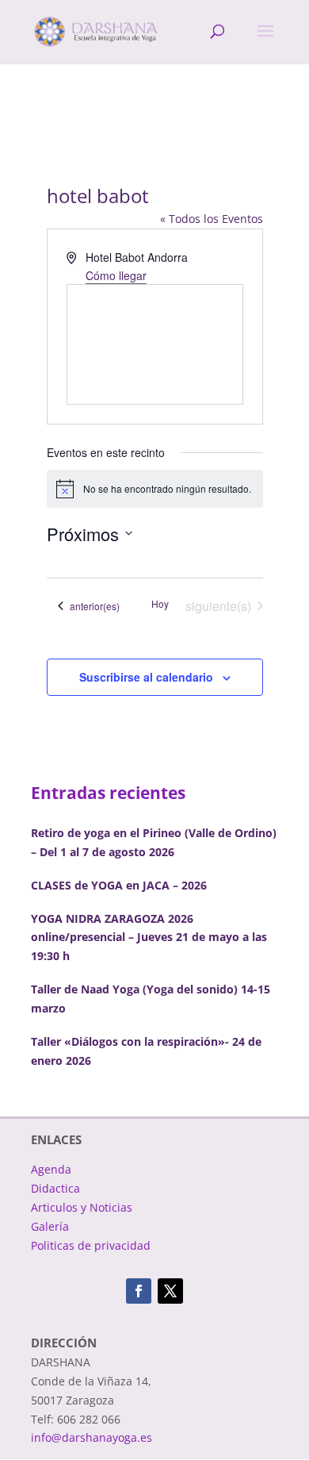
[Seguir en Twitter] (170, 1291)
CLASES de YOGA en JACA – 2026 (119, 885)
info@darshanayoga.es (91, 1437)
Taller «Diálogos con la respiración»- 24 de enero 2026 (146, 1051)
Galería (50, 1226)
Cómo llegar (116, 275)
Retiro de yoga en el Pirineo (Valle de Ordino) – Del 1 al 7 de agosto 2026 (154, 842)
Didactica (55, 1188)
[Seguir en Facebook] (138, 1291)
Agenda (51, 1169)
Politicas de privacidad (91, 1245)
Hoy (160, 603)
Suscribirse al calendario (146, 677)
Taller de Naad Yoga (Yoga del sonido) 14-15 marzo (150, 999)
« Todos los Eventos (211, 218)
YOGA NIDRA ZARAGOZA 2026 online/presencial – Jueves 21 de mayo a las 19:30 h (149, 937)
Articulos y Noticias (81, 1207)
